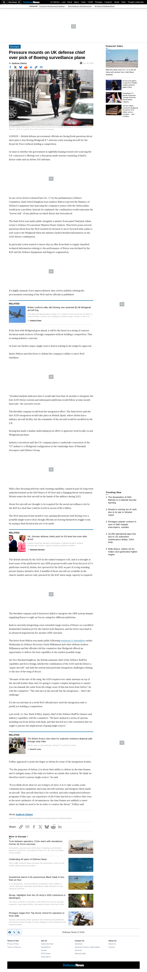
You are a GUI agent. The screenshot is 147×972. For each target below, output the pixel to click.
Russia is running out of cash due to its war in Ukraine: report (122, 512)
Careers (111, 947)
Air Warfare (55, 2)
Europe (14, 46)
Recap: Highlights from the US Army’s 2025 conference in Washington (37, 896)
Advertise (78, 944)
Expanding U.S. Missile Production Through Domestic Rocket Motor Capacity (129, 97)
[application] (122, 58)
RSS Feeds (45, 953)
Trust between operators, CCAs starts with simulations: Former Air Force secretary (36, 842)
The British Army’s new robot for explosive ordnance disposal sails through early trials (60, 740)
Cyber (83, 2)
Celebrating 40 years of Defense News (28, 859)
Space (76, 2)
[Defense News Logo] (31, 2)
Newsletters (46, 947)
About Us (112, 944)
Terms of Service (14, 947)
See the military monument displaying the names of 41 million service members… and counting (130, 111)
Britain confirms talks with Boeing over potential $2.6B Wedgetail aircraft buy (59, 308)
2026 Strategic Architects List (79, 6)
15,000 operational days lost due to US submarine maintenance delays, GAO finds (122, 538)
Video (123, 2)
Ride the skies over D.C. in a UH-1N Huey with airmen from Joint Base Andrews (121, 72)
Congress (108, 2)
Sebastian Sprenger (37, 549)
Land (63, 2)
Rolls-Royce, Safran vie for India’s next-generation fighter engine (122, 552)
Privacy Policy (13, 944)
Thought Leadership (135, 2)
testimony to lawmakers (72, 640)
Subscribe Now (47, 944)
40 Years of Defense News (104, 6)
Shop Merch (46, 957)
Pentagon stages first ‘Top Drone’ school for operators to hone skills (36, 914)
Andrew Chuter (19, 63)
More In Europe (17, 836)
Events (44, 950)
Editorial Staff (80, 953)
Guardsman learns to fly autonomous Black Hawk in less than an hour (36, 878)
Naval (69, 2)
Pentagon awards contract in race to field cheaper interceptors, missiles (122, 524)
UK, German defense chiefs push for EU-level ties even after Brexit (57, 537)
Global (116, 2)
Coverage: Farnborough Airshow (52, 6)
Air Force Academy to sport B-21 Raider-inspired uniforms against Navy (130, 84)
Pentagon (98, 2)
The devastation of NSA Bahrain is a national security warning (122, 500)
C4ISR (90, 2)
